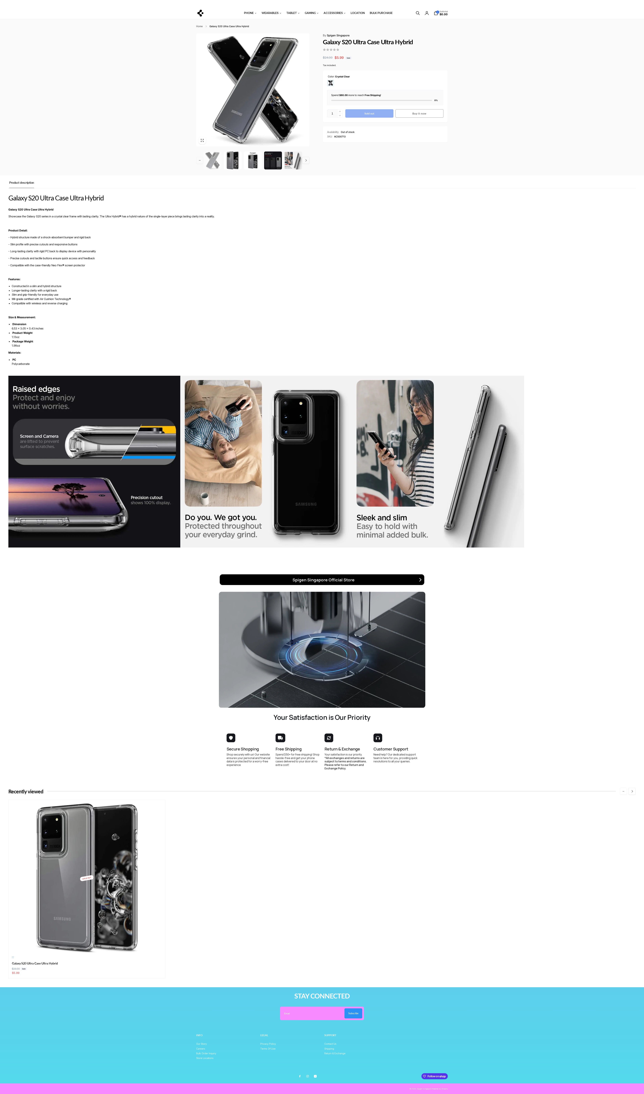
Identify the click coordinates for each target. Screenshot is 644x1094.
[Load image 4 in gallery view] (273, 160)
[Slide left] (100, 3)
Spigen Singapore (336, 35)
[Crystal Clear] (331, 83)
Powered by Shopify (440, 1089)
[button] (417, 13)
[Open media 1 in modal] (252, 89)
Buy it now (419, 113)
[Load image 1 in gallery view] (212, 160)
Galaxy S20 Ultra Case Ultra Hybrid (35, 963)
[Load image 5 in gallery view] (293, 160)
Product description (21, 182)
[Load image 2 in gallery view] (233, 160)
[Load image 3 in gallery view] (253, 160)
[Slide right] (543, 3)
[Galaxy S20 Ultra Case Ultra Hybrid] (87, 947)
